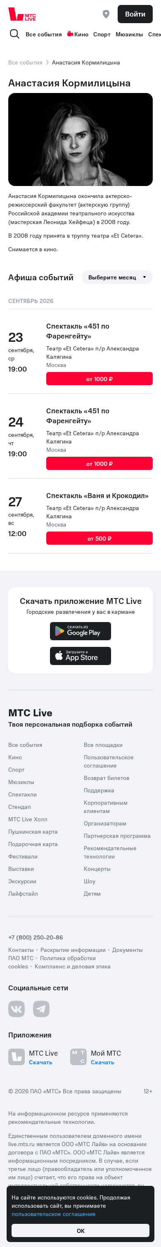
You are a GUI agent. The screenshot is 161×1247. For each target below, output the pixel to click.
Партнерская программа (117, 835)
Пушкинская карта (33, 831)
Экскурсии (22, 881)
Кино (81, 34)
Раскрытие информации (73, 949)
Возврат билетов (106, 777)
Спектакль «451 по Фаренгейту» (77, 331)
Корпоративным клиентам (106, 806)
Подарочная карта (33, 843)
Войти (135, 14)
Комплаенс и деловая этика (73, 966)
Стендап (19, 806)
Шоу (89, 881)
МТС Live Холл (27, 819)
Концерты (97, 868)
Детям (92, 893)
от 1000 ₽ (99, 378)
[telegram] (41, 1009)
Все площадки (103, 744)
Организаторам (105, 823)
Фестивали (23, 856)
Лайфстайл (23, 893)
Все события (44, 34)
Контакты (21, 949)
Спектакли (22, 794)
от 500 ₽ (99, 538)
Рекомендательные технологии (110, 852)
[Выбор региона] (106, 14)
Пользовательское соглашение (109, 761)
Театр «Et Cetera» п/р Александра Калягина (92, 352)
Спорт (102, 34)
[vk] (16, 1009)
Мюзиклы (129, 34)
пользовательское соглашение (54, 1213)
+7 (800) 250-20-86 (35, 937)
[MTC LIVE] (22, 14)
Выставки (21, 868)
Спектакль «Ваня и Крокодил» (97, 495)
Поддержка (99, 790)
